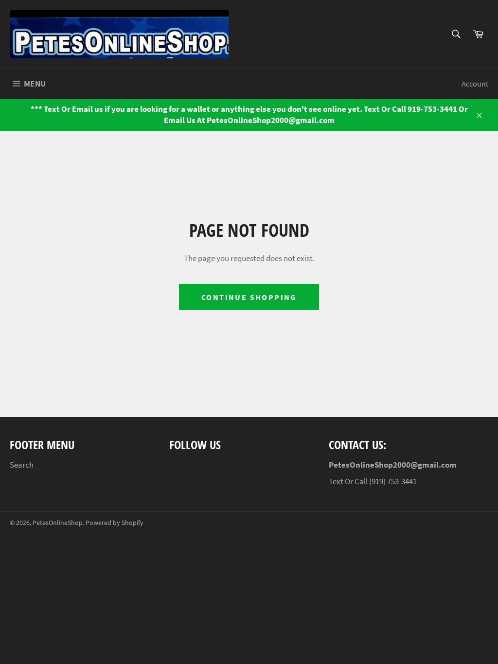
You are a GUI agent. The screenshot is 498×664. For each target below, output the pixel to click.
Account (475, 83)
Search (22, 464)
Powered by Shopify (114, 523)
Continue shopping (249, 297)
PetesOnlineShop (58, 523)
